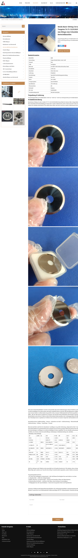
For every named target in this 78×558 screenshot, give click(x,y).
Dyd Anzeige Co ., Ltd (62, 534)
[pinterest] (38, 552)
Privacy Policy (54, 555)
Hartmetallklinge (7, 36)
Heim (20, 3)
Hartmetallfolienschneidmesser (16, 19)
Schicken (58, 519)
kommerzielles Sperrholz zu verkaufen (66, 535)
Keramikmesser (6, 39)
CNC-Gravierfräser (7, 69)
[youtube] (47, 552)
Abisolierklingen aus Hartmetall (10, 77)
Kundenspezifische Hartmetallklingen (12, 52)
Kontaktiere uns (60, 3)
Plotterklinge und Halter (8, 66)
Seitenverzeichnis (6, 541)
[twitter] (35, 552)
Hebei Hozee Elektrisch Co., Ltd (64, 537)
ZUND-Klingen (6, 41)
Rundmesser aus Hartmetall (9, 44)
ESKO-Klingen (6, 60)
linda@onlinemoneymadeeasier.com (40, 556)
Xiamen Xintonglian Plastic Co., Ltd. (65, 532)
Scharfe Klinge (6, 50)
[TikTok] (44, 552)
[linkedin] (41, 552)
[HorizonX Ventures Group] (3, 3)
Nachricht (44, 3)
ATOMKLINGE (6, 74)
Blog (51, 3)
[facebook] (31, 552)
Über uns (27, 3)
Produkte (35, 3)
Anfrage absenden (64, 51)
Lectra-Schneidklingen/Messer (10, 71)
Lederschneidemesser (8, 63)
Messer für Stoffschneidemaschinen (11, 55)
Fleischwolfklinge (7, 58)
